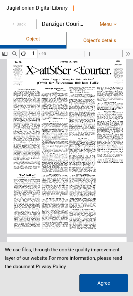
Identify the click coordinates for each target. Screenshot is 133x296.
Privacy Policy (51, 266)
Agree (103, 283)
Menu (106, 24)
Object (33, 39)
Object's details (99, 40)
